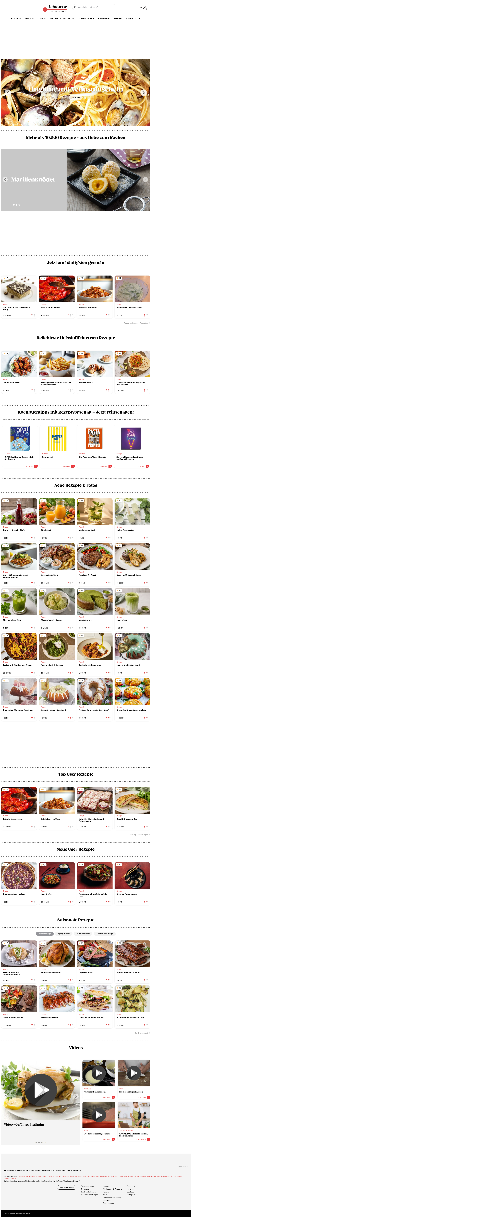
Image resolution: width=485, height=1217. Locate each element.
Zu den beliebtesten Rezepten (136, 323)
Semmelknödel (139, 1176)
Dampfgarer (86, 18)
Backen (29, 18)
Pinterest (130, 1189)
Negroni (131, 1176)
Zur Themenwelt (141, 1033)
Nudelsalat (73, 1176)
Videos (118, 18)
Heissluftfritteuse (62, 18)
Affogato (160, 1176)
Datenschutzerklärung (112, 1198)
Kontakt (106, 1186)
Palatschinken (113, 1176)
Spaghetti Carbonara (94, 1176)
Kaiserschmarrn (150, 1176)
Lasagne (32, 1176)
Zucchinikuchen (23, 1176)
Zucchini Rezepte (176, 1176)
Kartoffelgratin (64, 1176)
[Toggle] (143, 8)
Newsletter (85, 1189)
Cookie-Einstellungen (89, 1195)
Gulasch (6, 1179)
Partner (106, 1192)
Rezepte (16, 18)
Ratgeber (104, 18)
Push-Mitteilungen (88, 1192)
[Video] (40, 1090)
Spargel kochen (41, 1176)
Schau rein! (75, 101)
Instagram (131, 1195)
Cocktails (166, 1176)
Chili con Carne (53, 1176)
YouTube (130, 1192)
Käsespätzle (123, 1176)
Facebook (131, 1186)
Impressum (107, 1200)
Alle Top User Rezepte (139, 835)
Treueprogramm (87, 1186)
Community (133, 18)
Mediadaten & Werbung (112, 1189)
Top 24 (42, 18)
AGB (105, 1195)
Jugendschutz (108, 1203)
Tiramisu (13, 1179)
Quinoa (104, 1176)
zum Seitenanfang (66, 1187)
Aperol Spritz (82, 1176)
